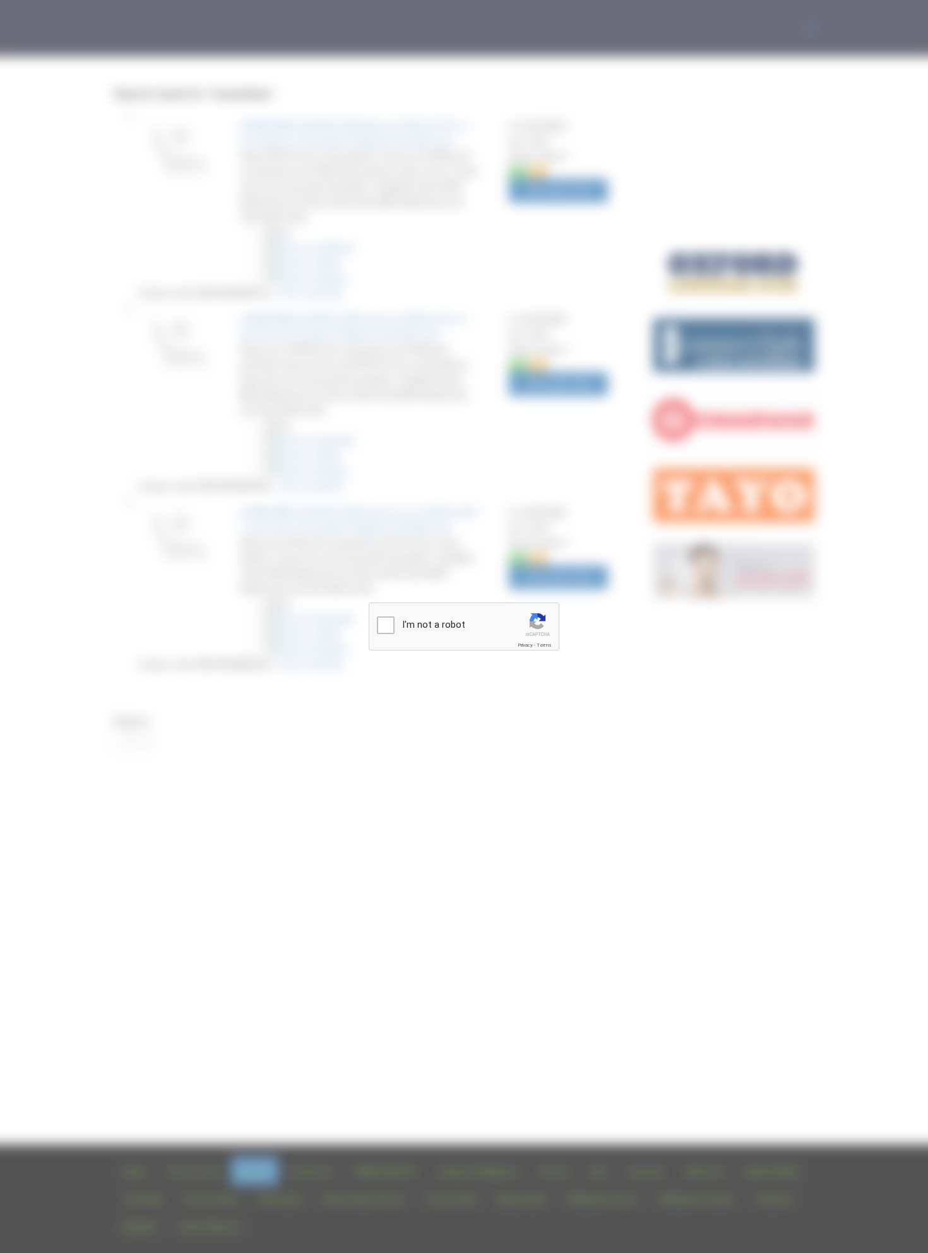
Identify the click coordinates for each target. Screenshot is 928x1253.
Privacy (525, 645)
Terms (544, 645)
